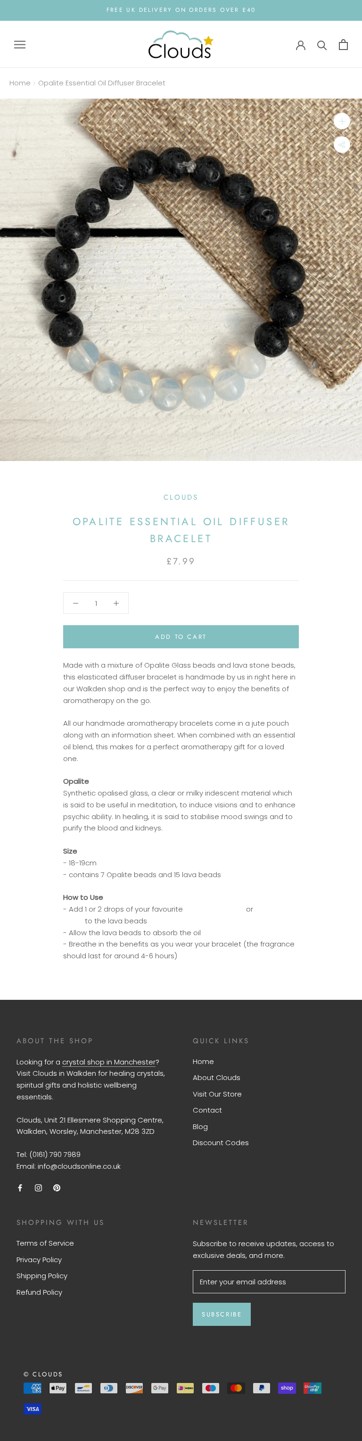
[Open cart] (343, 44)
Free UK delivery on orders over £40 (181, 10)
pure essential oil (214, 909)
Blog (200, 1126)
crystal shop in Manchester (109, 1062)
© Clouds (43, 1374)
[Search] (322, 45)
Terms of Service (45, 1243)
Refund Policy (39, 1292)
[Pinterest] (56, 1188)
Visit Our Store (217, 1094)
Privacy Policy (39, 1260)
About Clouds (216, 1077)
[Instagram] (38, 1188)
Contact (207, 1110)
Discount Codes (221, 1143)
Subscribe (222, 1314)
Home (20, 83)
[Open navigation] (19, 44)
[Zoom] (342, 121)
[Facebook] (20, 1188)
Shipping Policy (41, 1276)
